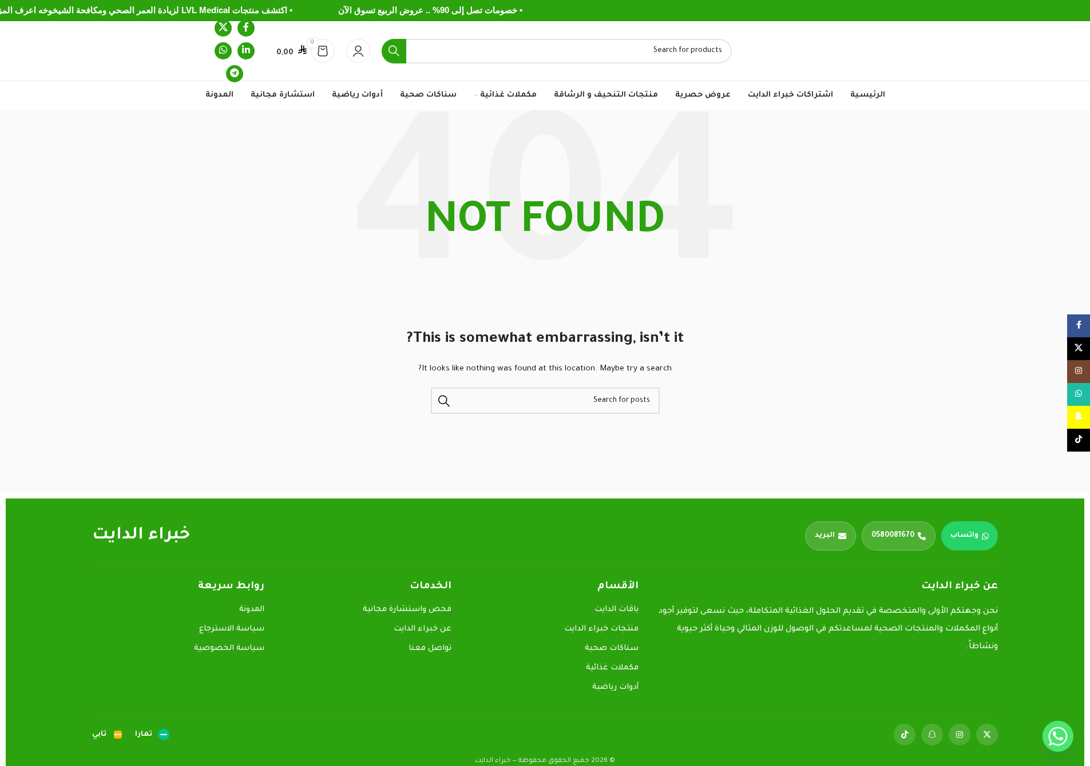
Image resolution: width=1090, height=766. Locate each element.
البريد (825, 536)
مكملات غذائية (612, 668)
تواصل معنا (430, 648)
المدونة (251, 609)
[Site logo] (814, 51)
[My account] (358, 50)
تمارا (143, 735)
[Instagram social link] (1078, 371)
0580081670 (892, 536)
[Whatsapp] (1058, 736)
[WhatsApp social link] (223, 50)
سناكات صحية (612, 648)
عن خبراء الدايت (422, 629)
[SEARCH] (394, 51)
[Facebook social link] (246, 28)
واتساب (964, 536)
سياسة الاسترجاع (231, 629)
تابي (99, 735)
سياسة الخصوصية (229, 648)
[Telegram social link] (234, 73)
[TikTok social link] (1078, 440)
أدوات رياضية (615, 687)
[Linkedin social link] (246, 50)
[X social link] (223, 28)
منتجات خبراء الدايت (601, 629)
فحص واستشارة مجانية (407, 609)
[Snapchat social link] (1078, 417)
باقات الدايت (616, 609)
